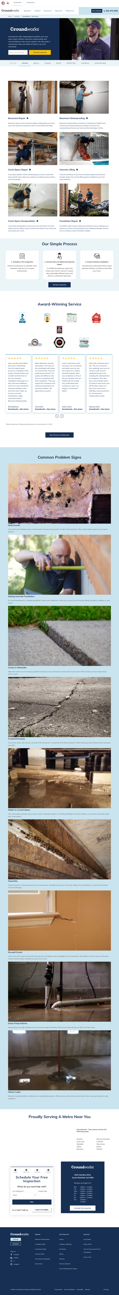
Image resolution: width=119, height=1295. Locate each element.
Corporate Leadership (65, 1244)
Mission (61, 1254)
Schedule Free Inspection (82, 1208)
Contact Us (69, 11)
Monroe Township (103, 1139)
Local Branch (85, 63)
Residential (17, 2)
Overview (25, 63)
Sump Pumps (38, 1264)
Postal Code (42, 1191)
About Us (58, 11)
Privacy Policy (58, 1289)
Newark (79, 1139)
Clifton (79, 1146)
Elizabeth (80, 1144)
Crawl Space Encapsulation (42, 1259)
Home (9, 16)
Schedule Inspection (40, 52)
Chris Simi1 (39, 407)
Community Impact (100, 63)
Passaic (99, 1149)
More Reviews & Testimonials (59, 435)
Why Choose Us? (64, 1234)
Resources (47, 11)
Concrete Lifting (39, 1254)
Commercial (30, 2)
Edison (99, 1146)
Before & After (88, 1244)
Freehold (100, 1141)
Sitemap (87, 1289)
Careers (61, 1239)
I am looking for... (18, 1191)
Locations (37, 11)
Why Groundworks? (64, 1264)
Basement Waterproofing (42, 1239)
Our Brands (62, 1249)
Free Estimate (96, 11)
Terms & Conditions (69, 1289)
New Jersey (101, 1144)
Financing (48, 63)
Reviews (58, 63)
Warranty (62, 1259)
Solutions (27, 11)
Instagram (16, 1264)
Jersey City (80, 1141)
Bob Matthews (13, 407)
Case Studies (87, 1239)
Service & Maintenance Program (68, 1268)
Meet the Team (71, 63)
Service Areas (87, 1257)
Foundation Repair (40, 1244)
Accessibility (79, 1289)
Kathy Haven (67, 407)
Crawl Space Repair (40, 1249)
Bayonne (80, 1149)
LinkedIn (16, 1258)
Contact (15, 1239)
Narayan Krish (94, 407)
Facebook (16, 1254)
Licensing (106, 1289)
